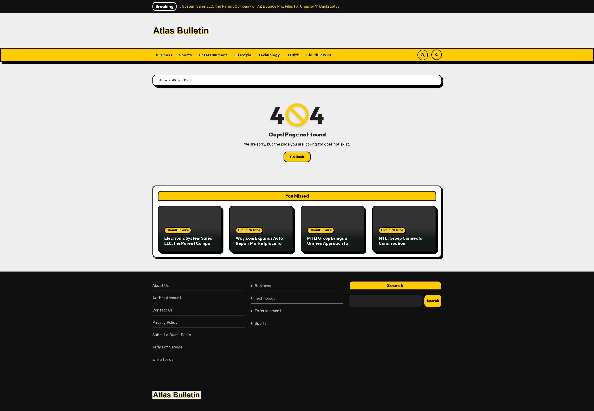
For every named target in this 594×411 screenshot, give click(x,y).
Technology (269, 55)
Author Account (166, 298)
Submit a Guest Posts (171, 335)
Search (395, 285)
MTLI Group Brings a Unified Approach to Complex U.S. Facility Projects (328, 245)
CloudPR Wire (319, 55)
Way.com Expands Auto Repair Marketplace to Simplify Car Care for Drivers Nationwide (259, 245)
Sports (185, 55)
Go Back (297, 157)
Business (164, 55)
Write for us (162, 359)
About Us (160, 285)
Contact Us (162, 310)
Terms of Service (167, 347)
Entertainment (213, 55)
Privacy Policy (165, 322)
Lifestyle (243, 55)
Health (293, 55)
